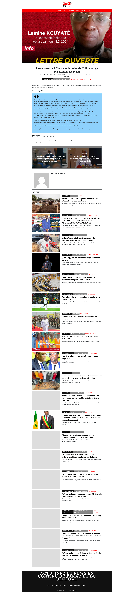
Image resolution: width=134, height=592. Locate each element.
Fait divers (84, 510)
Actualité (45, 10)
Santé (65, 10)
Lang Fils (83, 195)
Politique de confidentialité (56, 585)
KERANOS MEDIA (86, 79)
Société (76, 512)
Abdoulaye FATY (55, 140)
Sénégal (84, 140)
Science (83, 10)
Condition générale (73, 585)
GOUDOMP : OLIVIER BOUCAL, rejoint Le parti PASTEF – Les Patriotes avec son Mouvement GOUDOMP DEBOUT (81, 220)
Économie (59, 10)
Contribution (65, 79)
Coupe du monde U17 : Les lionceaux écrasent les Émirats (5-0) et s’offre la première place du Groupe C (81, 535)
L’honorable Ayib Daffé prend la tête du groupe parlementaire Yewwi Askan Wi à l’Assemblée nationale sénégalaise (81, 417)
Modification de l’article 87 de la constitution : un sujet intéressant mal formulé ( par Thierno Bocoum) (81, 397)
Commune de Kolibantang (66, 140)
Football (84, 294)
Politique (52, 10)
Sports (77, 10)
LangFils (93, 274)
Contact (89, 10)
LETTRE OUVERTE (77, 140)
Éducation (71, 10)
